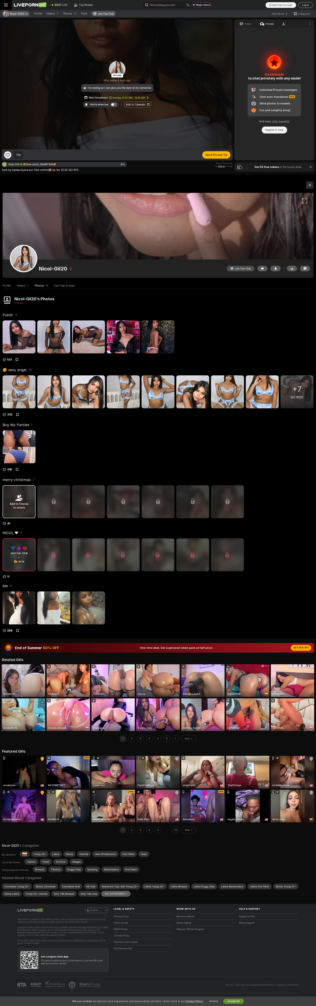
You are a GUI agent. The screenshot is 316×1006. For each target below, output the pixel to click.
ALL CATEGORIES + (116, 893)
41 (8, 523)
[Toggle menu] (6, 5)
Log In (305, 5)
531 (9, 359)
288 (9, 630)
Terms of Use (121, 923)
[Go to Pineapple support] (72, 984)
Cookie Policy (194, 1001)
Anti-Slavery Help (123, 948)
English (94, 910)
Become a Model (185, 916)
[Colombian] (25, 854)
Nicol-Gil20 (10, 845)
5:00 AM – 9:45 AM (129, 97)
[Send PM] (305, 268)
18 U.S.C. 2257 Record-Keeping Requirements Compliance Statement (261, 985)
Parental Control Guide (126, 942)
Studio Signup (183, 923)
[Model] (309, 185)
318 (9, 469)
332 (9, 414)
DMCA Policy (121, 929)
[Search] (187, 5)
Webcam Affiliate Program (190, 929)
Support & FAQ (247, 916)
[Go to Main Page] (30, 5)
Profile (38, 13)
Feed (84, 13)
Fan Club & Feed (64, 285)
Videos (52, 13)
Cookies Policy (122, 935)
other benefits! (280, 121)
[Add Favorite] (7, 155)
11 (8, 576)
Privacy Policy (121, 916)
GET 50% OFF (301, 647)
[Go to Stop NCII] (90, 985)
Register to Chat (274, 130)
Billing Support (247, 923)
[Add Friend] (292, 268)
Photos (70, 13)
